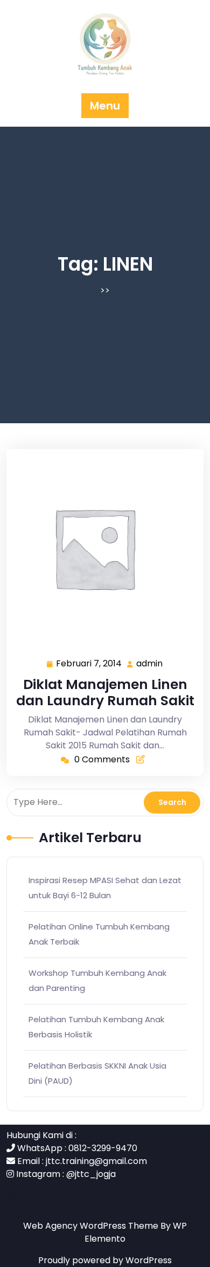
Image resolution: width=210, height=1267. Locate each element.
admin (150, 663)
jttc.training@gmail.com (96, 1161)
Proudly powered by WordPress (105, 1260)
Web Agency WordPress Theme (91, 1226)
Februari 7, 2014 (89, 664)
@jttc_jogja (91, 1174)
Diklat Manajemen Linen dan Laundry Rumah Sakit (105, 692)
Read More (100, 547)
